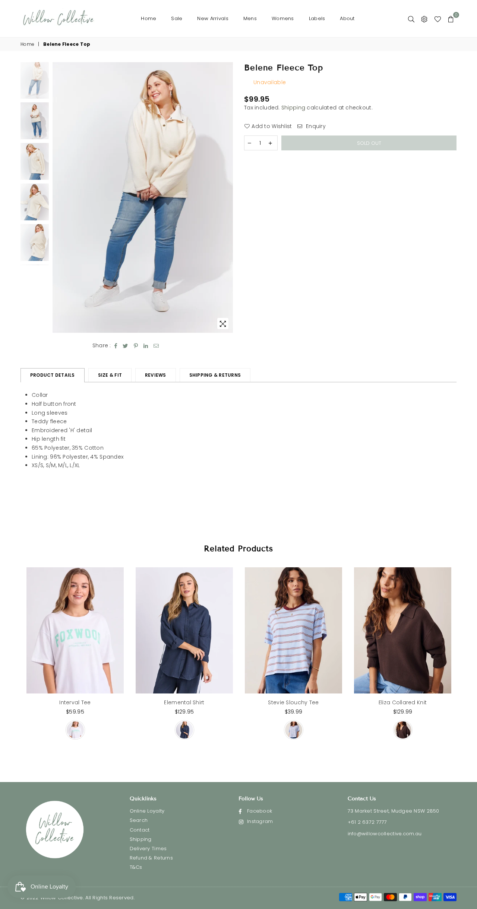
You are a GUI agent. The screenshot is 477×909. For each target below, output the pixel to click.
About (347, 18)
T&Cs (136, 867)
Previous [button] (59, 197)
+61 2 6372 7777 (367, 822)
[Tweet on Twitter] (125, 346)
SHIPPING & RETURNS (215, 375)
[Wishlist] (438, 18)
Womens (283, 18)
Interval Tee (75, 702)
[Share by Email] (156, 346)
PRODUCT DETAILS (52, 375)
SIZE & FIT (110, 375)
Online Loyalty (147, 810)
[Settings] (424, 18)
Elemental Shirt (184, 702)
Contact (140, 829)
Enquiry (315, 126)
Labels (317, 18)
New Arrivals (212, 18)
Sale (176, 18)
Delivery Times (148, 848)
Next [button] (226, 197)
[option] (143, 197)
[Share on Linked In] (145, 346)
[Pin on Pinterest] (136, 346)
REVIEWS (155, 375)
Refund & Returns (151, 857)
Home (148, 18)
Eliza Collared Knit (403, 702)
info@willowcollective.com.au (385, 833)
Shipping (293, 107)
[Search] (411, 18)
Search (139, 820)
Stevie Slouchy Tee (293, 702)
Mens (250, 18)
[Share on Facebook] (115, 346)
